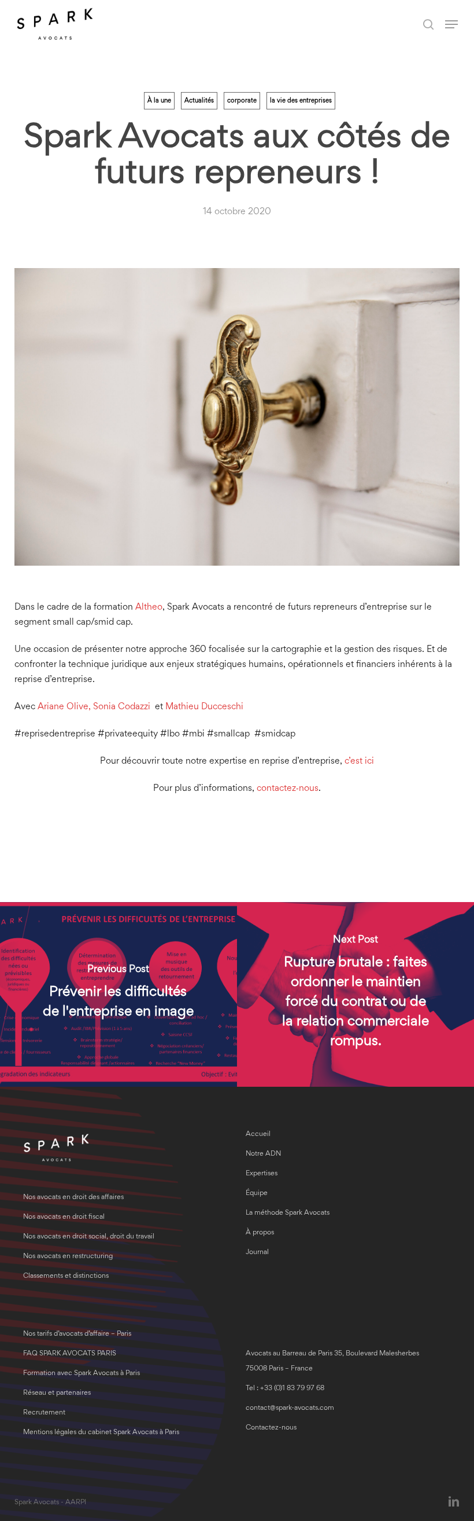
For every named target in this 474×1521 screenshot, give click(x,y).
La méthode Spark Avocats (287, 1213)
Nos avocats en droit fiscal (64, 1217)
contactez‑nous (288, 789)
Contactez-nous (271, 1428)
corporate (242, 101)
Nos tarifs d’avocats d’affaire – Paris (77, 1334)
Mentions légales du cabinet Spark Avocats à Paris (101, 1433)
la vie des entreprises (301, 101)
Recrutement (44, 1413)
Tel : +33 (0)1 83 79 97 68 (285, 1389)
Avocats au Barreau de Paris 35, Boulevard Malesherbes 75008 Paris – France (332, 1361)
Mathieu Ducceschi (204, 707)
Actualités (199, 101)
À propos (260, 1233)
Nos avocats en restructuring (68, 1257)
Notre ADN (263, 1154)
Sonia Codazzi (121, 707)
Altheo (148, 607)
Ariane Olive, (64, 707)
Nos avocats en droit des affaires (73, 1197)
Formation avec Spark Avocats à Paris (81, 1373)
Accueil (258, 1134)
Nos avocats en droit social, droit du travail (88, 1237)
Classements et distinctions (66, 1276)
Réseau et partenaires (57, 1393)
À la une (159, 101)
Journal (257, 1252)
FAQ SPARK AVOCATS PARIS (69, 1354)
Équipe (257, 1193)
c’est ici (359, 761)
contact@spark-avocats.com (290, 1408)
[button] (451, 24)
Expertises (261, 1174)
